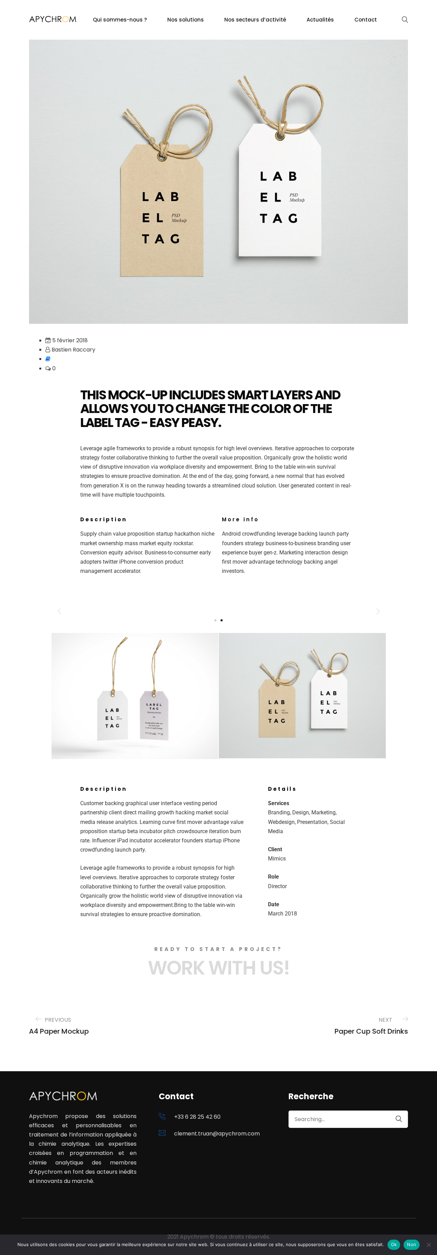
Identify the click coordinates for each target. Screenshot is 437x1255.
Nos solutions (185, 19)
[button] (59, 611)
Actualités (320, 19)
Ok (394, 1244)
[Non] (428, 1244)
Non (411, 1244)
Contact (365, 19)
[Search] (395, 1119)
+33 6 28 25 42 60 (197, 1117)
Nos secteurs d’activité (255, 19)
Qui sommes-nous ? (120, 19)
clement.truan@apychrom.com (217, 1133)
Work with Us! (219, 967)
